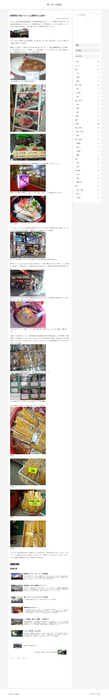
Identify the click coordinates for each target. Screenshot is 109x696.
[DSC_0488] (28, 386)
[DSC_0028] (28, 66)
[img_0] (28, 178)
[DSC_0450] (28, 503)
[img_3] (28, 209)
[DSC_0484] (28, 314)
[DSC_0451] (28, 472)
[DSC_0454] (28, 245)
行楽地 (13, 564)
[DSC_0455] (28, 283)
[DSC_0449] (28, 534)
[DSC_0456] (28, 430)
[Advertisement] (22, 672)
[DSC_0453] (28, 108)
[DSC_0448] (28, 357)
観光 (18, 564)
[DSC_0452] (28, 147)
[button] (98, 15)
